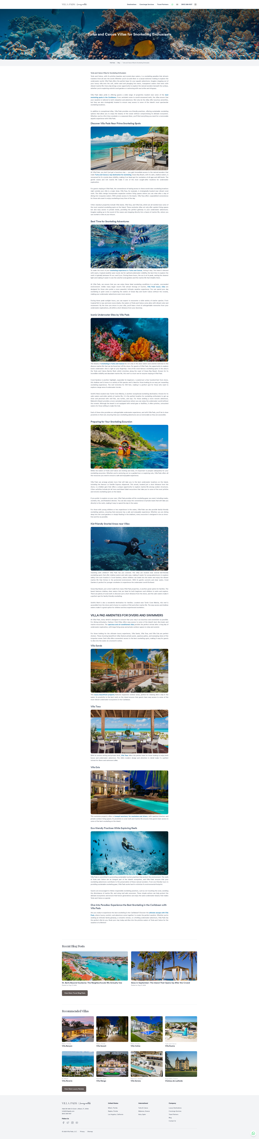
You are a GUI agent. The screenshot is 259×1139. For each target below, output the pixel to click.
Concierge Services (147, 4)
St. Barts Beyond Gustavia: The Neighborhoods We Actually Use (92, 982)
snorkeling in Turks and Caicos (112, 364)
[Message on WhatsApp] (172, 4)
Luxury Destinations (175, 1108)
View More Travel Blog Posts (74, 993)
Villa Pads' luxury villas (156, 287)
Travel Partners (162, 4)
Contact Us (172, 1121)
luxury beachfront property (104, 695)
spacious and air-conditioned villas (121, 624)
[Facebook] (63, 1122)
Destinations (131, 4)
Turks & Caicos (143, 1108)
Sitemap (90, 1131)
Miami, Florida (112, 1108)
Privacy (82, 1131)
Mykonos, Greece (144, 1111)
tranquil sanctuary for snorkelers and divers (131, 816)
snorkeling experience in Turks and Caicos (126, 270)
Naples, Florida (113, 1111)
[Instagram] (72, 1122)
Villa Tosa (124, 755)
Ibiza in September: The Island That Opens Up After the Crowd (160, 982)
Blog (119, 63)
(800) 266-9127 (186, 4)
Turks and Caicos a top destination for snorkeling (113, 175)
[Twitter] (68, 1122)
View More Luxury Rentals (74, 1089)
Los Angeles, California (115, 1114)
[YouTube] (77, 1122)
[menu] (195, 4)
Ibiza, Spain (142, 1114)
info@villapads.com (68, 1111)
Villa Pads (112, 63)
